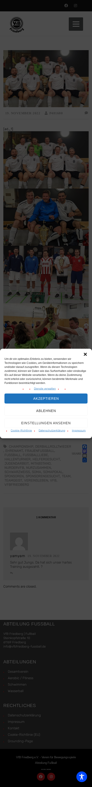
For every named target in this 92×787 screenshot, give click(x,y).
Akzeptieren (46, 398)
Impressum (79, 430)
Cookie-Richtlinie (21, 430)
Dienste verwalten (45, 388)
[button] (85, 354)
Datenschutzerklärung (52, 430)
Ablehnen (46, 411)
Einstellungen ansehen (46, 423)
